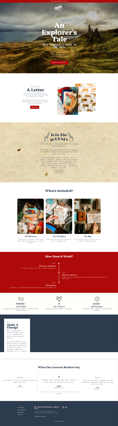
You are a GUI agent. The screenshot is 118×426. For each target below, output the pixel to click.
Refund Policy (20, 412)
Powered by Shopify (59, 421)
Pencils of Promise (19, 343)
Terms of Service (21, 409)
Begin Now (35, 107)
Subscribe (59, 171)
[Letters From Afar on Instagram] (63, 407)
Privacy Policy (20, 407)
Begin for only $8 (59, 62)
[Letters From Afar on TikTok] (66, 407)
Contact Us (20, 414)
